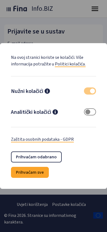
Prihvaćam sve (30, 172)
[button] (47, 92)
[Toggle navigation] (95, 8)
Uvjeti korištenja (32, 204)
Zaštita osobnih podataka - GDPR (42, 139)
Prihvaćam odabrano (36, 157)
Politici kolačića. (70, 64)
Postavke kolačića (69, 204)
